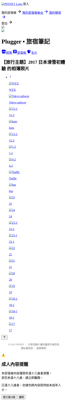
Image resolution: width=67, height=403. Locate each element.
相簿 (9, 52)
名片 (34, 52)
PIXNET (20, 344)
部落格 (22, 52)
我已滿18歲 (9, 397)
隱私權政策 (27, 348)
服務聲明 (41, 348)
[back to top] (4, 337)
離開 (21, 397)
